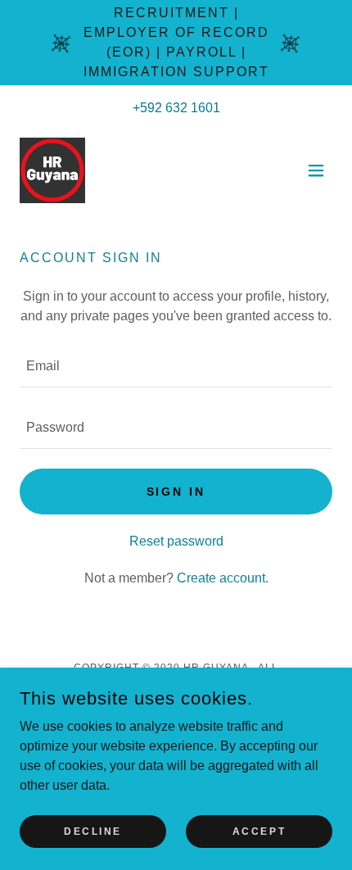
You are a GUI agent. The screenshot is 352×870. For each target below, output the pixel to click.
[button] (316, 170)
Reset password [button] (176, 541)
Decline (93, 830)
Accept (259, 830)
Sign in (176, 491)
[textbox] (176, 366)
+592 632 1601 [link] (176, 108)
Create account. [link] (223, 578)
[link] (52, 170)
